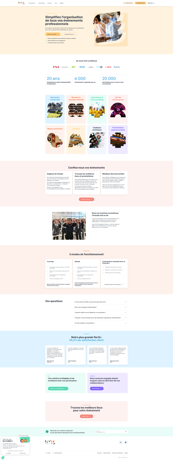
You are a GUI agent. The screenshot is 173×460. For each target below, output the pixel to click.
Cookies (126, 452)
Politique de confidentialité (117, 452)
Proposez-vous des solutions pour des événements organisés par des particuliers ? (98, 317)
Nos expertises (32, 3)
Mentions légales (106, 452)
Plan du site (99, 452)
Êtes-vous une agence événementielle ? (86, 307)
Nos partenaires (41, 3)
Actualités (62, 3)
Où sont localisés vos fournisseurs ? (85, 323)
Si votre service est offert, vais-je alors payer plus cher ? (90, 302)
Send (126, 431)
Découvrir (50, 3)
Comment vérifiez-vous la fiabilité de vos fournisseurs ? (90, 312)
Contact (48, 452)
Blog (56, 3)
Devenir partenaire (58, 452)
